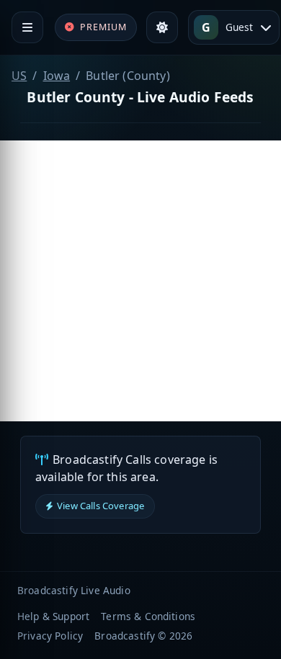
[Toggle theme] (162, 27)
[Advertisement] (140, 280)
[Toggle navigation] (27, 27)
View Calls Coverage (100, 505)
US (19, 76)
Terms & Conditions (148, 616)
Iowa (57, 76)
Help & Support (53, 616)
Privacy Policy (50, 635)
